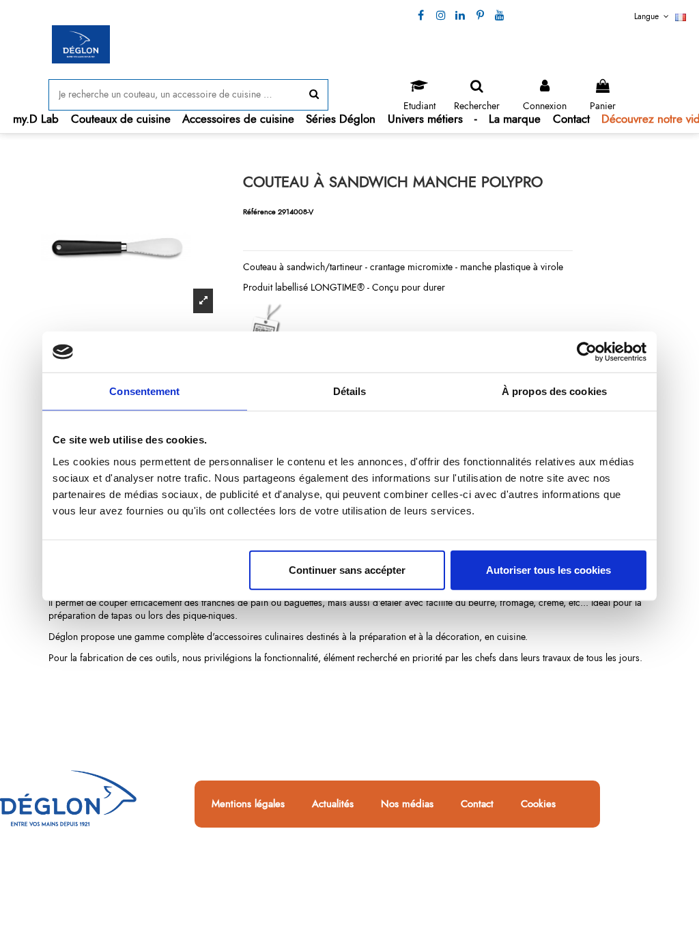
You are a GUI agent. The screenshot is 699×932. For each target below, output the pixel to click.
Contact (477, 804)
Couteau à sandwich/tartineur (302, 267)
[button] (121, 119)
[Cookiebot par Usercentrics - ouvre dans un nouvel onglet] (586, 352)
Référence (259, 211)
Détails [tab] (350, 391)
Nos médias (407, 804)
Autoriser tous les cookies (548, 569)
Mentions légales (248, 804)
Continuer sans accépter (347, 569)
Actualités (333, 804)
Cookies (538, 804)
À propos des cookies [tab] (554, 391)
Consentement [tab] (144, 391)
